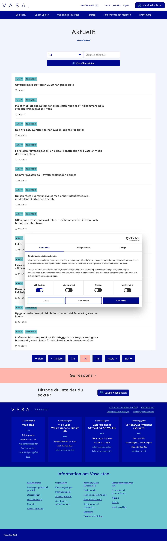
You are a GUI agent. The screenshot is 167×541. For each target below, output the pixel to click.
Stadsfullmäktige (34, 499)
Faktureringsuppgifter (28, 452)
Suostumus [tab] (44, 247)
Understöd (88, 511)
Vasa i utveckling (119, 507)
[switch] (69, 290)
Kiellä (46, 300)
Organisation (61, 482)
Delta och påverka (35, 508)
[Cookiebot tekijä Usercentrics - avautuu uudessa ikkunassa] (128, 239)
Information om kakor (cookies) (123, 407)
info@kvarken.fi (139, 451)
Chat (28, 456)
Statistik (115, 502)
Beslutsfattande (34, 482)
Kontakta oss (87, 5)
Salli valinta (83, 300)
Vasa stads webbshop (93, 516)
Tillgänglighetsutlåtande (143, 411)
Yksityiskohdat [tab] (83, 247)
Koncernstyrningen (63, 487)
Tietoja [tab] (123, 247)
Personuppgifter (28, 448)
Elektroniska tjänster (93, 499)
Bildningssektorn (62, 491)
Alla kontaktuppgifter (28, 443)
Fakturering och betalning (95, 494)
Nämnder (31, 504)
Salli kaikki (121, 300)
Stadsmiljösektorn (63, 496)
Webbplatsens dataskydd (118, 411)
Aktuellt (115, 497)
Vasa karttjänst (147, 407)
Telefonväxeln (90, 490)
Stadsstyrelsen (33, 494)
